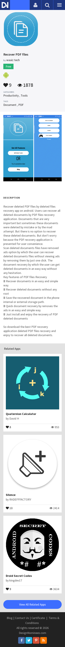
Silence (11, 495)
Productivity (11, 95)
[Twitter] (29, 640)
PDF (21, 105)
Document (9, 105)
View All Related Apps (32, 604)
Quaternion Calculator (21, 414)
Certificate (38, 618)
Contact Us (22, 618)
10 (10, 507)
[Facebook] (21, 640)
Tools (24, 95)
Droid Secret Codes (19, 576)
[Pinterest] (36, 640)
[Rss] (43, 640)
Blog (9, 618)
